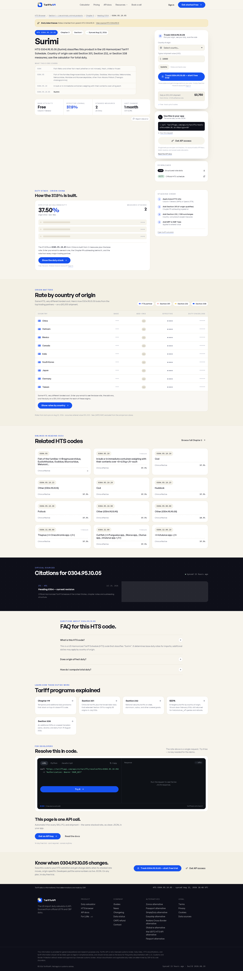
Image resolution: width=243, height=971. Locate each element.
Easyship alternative (155, 916)
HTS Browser (40, 15)
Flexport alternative (155, 938)
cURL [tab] (44, 763)
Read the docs (72, 836)
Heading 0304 (103, 15)
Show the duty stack (53, 260)
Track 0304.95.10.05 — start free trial (181, 76)
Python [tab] (54, 763)
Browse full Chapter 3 (192, 440)
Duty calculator (88, 904)
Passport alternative (156, 908)
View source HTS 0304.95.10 (107, 23)
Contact (117, 924)
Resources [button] (120, 4)
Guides (116, 904)
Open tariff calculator (166, 232)
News (116, 908)
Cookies (182, 912)
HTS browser (87, 908)
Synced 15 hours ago (173, 966)
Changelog (118, 912)
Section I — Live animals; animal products (66, 15)
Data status (119, 916)
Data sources (184, 916)
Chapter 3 (90, 15)
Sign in (171, 5)
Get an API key (46, 836)
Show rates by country (53, 405)
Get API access (183, 140)
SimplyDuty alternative (156, 912)
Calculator (85, 4)
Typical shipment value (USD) (169, 53)
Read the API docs (165, 154)
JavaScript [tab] (67, 763)
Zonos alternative (154, 904)
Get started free (190, 5)
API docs (108, 4)
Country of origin (164, 43)
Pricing (97, 4)
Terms (181, 904)
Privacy (181, 908)
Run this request (166, 133)
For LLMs (87, 916)
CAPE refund (119, 920)
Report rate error (142, 119)
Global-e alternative (155, 927)
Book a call (136, 4)
